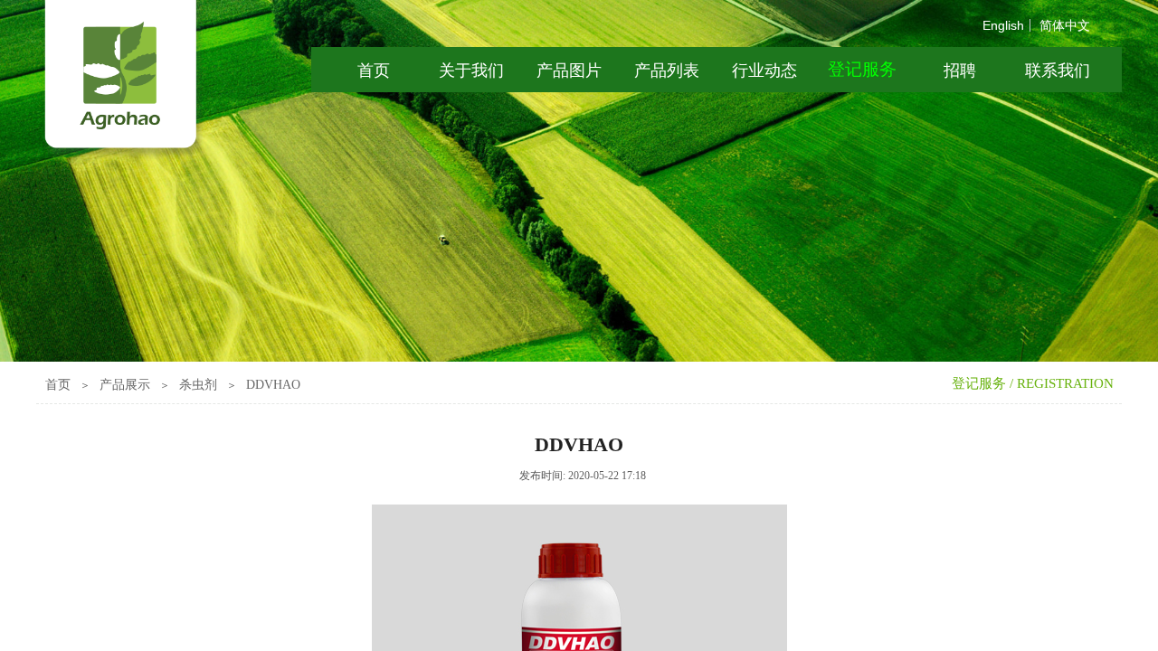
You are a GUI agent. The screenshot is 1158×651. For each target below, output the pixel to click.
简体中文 (1064, 25)
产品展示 (125, 385)
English (1003, 25)
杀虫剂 (198, 385)
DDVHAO (273, 385)
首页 (58, 385)
